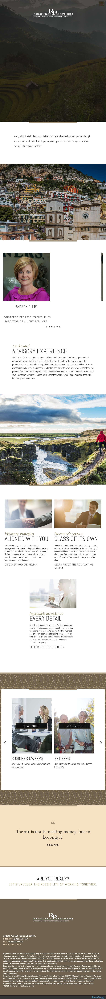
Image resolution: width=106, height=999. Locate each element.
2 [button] (49, 327)
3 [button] (52, 327)
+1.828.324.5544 (15, 941)
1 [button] (46, 327)
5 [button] (57, 327)
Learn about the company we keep (73, 566)
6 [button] (59, 327)
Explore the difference (46, 647)
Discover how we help (20, 564)
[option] (53, 286)
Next (101, 742)
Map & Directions (12, 944)
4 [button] (54, 327)
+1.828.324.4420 (20, 938)
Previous (4, 742)
